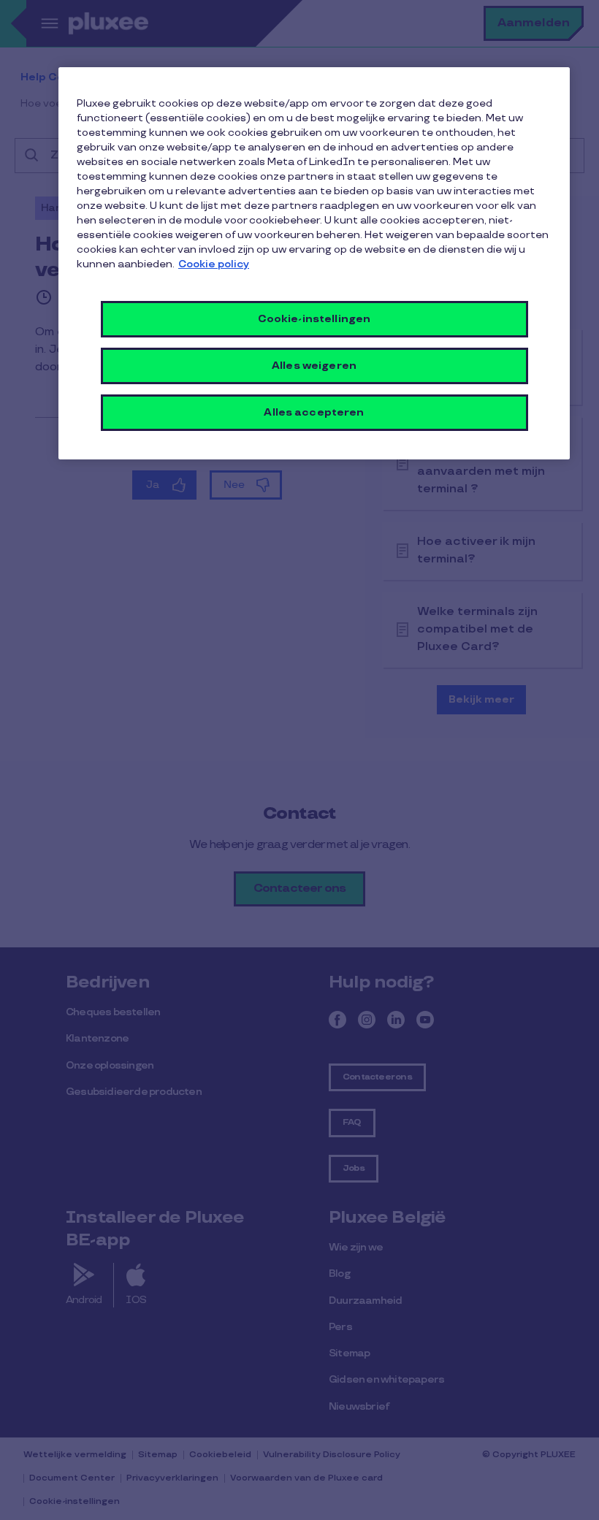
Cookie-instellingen (314, 319)
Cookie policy (213, 264)
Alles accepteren (314, 412)
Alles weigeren (314, 365)
